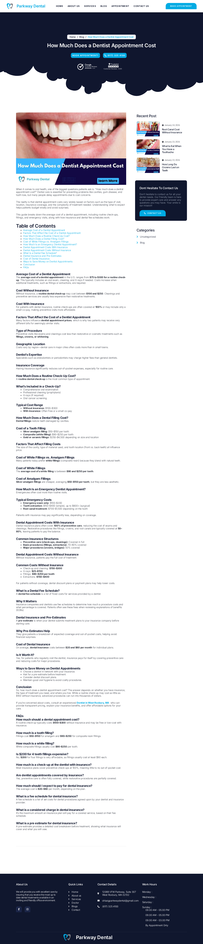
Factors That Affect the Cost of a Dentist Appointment (52, 232)
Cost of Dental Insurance (36, 258)
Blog (103, 6)
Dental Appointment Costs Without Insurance (47, 250)
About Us (74, 6)
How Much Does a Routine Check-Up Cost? (46, 235)
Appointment (120, 6)
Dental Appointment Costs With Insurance (45, 247)
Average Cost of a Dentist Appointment (44, 230)
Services (90, 6)
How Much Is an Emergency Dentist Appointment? (50, 244)
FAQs (26, 267)
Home (59, 6)
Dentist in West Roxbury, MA (93, 702)
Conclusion (29, 264)
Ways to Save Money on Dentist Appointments (47, 261)
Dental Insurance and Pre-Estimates (42, 255)
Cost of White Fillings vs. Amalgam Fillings (46, 241)
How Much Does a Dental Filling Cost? (43, 238)
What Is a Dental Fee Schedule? (40, 253)
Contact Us (141, 6)
